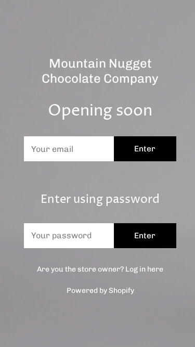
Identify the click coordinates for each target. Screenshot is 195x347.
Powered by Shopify (100, 290)
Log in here (144, 269)
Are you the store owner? (100, 269)
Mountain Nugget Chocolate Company (100, 71)
